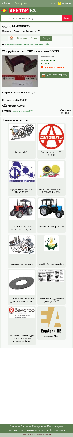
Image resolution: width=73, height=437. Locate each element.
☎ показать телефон (52, 67)
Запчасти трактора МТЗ (23, 111)
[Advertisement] (36, 385)
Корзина (65, 3)
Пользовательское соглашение (21, 430)
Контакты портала (55, 426)
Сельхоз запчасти (13, 43)
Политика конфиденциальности (51, 430)
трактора (28, 43)
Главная (13, 426)
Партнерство (37, 426)
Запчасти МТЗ (42, 43)
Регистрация (21, 3)
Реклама (24, 426)
